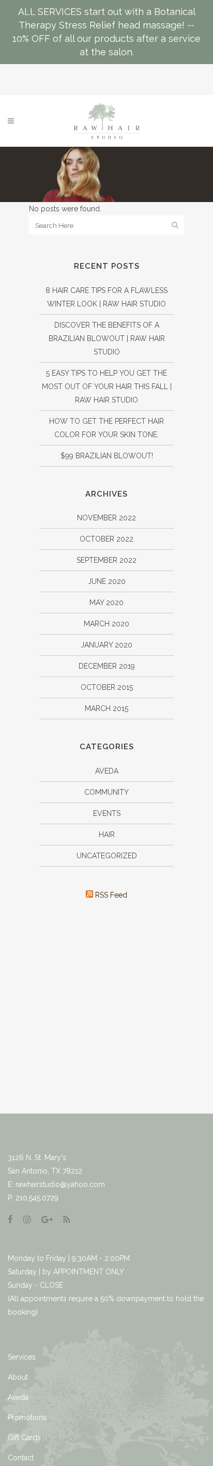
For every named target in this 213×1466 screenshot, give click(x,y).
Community (106, 792)
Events (106, 813)
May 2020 (106, 602)
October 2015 (107, 687)
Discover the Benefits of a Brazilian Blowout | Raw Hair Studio (107, 338)
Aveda (106, 771)
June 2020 (107, 581)
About (18, 1377)
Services (22, 1357)
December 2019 (107, 666)
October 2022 (106, 539)
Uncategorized (107, 856)
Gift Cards (24, 1437)
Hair (107, 834)
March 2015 (106, 708)
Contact (21, 1458)
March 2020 (106, 624)
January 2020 (106, 645)
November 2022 (106, 518)
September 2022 (106, 560)
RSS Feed (110, 895)
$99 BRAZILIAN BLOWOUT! (106, 456)
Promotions (27, 1417)
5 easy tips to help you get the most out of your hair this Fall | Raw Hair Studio (107, 386)
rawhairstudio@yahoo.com (60, 1184)
